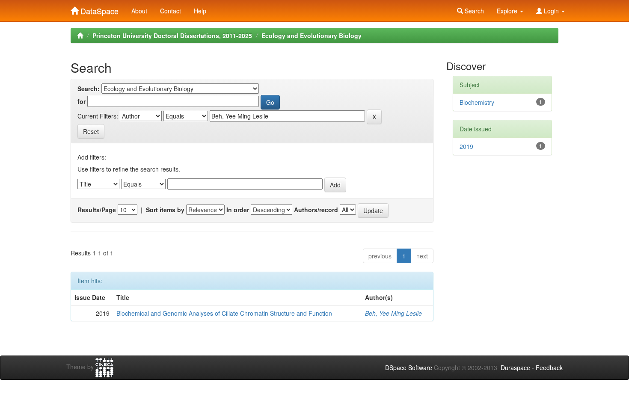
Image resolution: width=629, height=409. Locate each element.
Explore (508, 10)
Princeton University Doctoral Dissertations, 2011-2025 (172, 35)
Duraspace (515, 367)
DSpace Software (408, 367)
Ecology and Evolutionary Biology (311, 35)
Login (551, 10)
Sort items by (165, 209)
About (139, 10)
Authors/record (316, 209)
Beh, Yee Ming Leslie (393, 313)
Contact (170, 10)
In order (237, 209)
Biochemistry (477, 102)
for (81, 101)
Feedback (549, 367)
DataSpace (98, 9)
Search (473, 10)
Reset (91, 131)
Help (200, 10)
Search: (88, 88)
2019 (466, 146)
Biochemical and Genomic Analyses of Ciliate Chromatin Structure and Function (224, 313)
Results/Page (96, 209)
